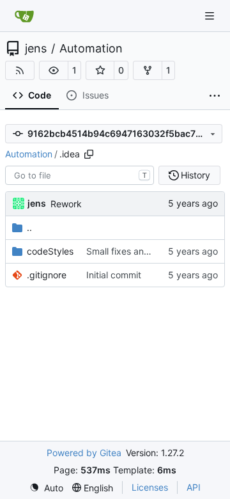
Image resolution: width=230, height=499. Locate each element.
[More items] (214, 96)
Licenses (150, 487)
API (194, 487)
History (195, 175)
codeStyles (50, 251)
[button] (53, 70)
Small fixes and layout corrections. (157, 251)
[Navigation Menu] (211, 15)
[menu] (46, 487)
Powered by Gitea (84, 452)
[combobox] (79, 175)
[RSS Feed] (19, 70)
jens (36, 48)
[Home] (24, 16)
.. (29, 227)
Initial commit (113, 274)
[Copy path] (88, 154)
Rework (66, 203)
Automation (91, 48)
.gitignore (46, 274)
